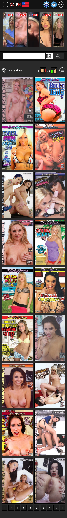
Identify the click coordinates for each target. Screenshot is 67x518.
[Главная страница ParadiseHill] (15, 4)
